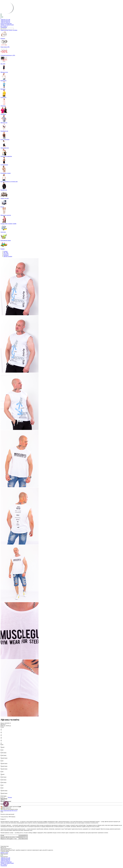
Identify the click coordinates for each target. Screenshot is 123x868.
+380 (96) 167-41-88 (5, 19)
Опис (2, 810)
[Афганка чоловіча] (20, 314)
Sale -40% (5, 252)
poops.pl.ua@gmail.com (6, 23)
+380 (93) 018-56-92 (5, 20)
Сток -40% (6, 253)
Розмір (2, 727)
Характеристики (7, 810)
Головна (5, 251)
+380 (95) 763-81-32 (5, 22)
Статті (6, 852)
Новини (2, 852)
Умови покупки (4, 30)
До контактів (4, 27)
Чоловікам (5, 255)
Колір (2, 744)
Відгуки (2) (14, 810)
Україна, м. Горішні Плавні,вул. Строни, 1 (7, 25)
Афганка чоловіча (7, 256)
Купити (10, 797)
